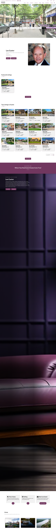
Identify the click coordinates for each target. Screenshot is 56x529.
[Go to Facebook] (17, 0)
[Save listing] (13, 80)
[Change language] (48, 0)
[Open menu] (54, 2)
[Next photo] (13, 82)
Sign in (54, 0)
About (27, 2)
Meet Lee (8, 58)
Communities (47, 2)
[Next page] (53, 155)
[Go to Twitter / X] (19, 0)
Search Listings (28, 96)
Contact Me (13, 189)
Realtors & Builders (43, 503)
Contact (51, 2)
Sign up (51, 0)
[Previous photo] (2, 82)
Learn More (8, 189)
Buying (43, 2)
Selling (40, 2)
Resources (36, 2)
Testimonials (14, 58)
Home (25, 2)
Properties (31, 2)
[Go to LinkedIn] (20, 0)
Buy (13, 503)
